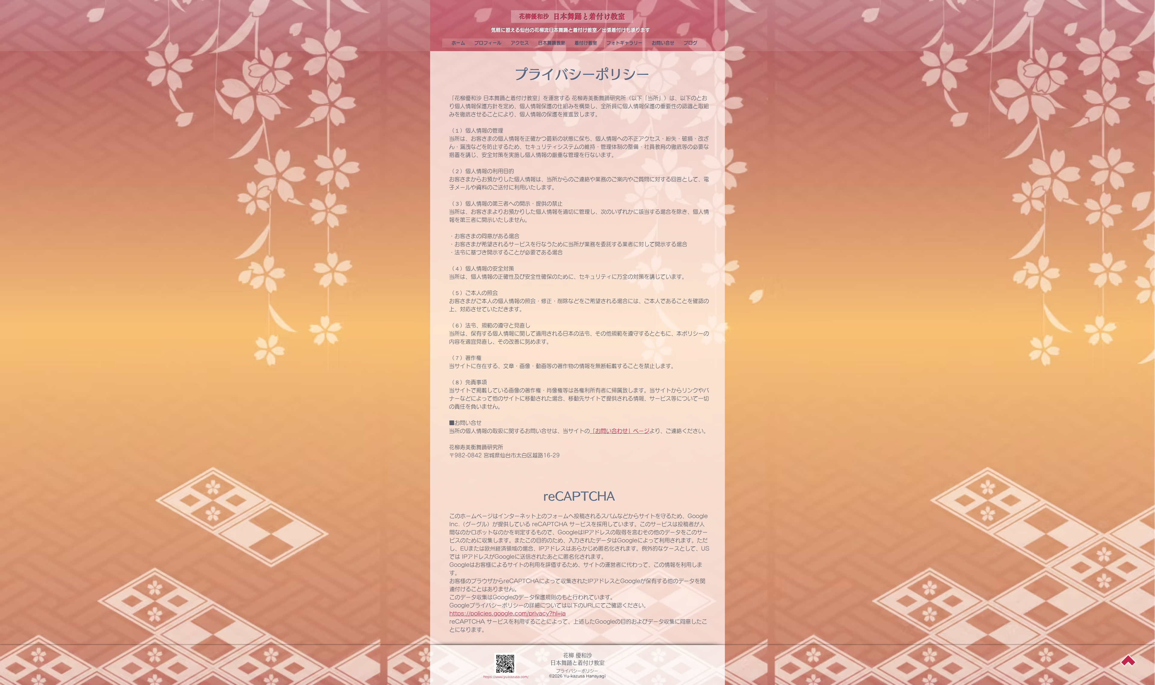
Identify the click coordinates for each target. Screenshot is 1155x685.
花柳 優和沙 (577, 655)
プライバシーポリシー (577, 671)
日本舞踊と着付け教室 (577, 662)
